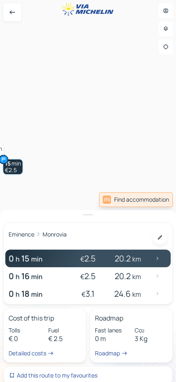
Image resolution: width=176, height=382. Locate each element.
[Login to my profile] (166, 10)
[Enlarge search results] (88, 214)
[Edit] (160, 237)
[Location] (166, 46)
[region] (88, 191)
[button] (13, 166)
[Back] (12, 12)
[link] (136, 199)
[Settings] (166, 28)
